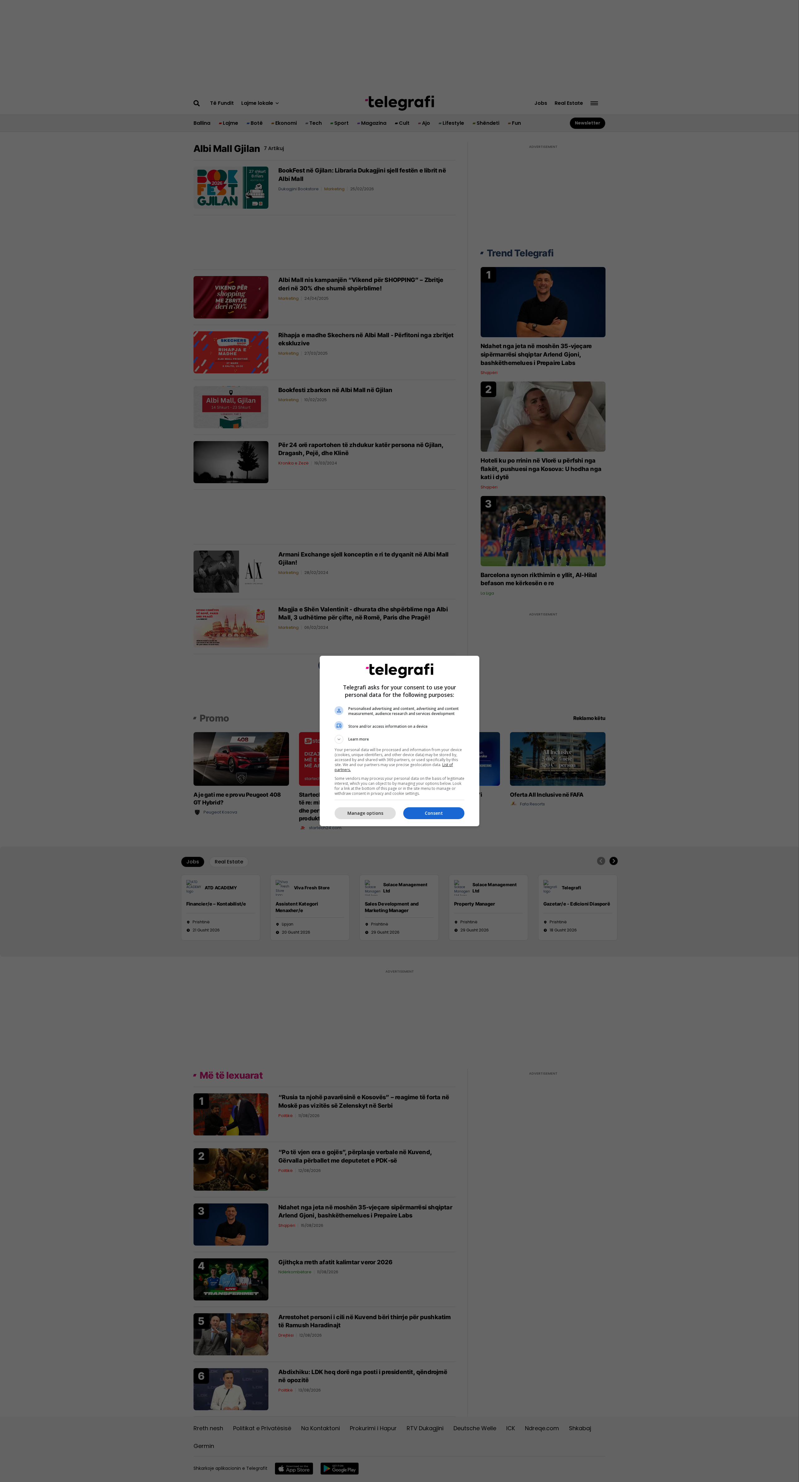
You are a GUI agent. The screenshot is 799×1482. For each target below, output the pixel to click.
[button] (399, 739)
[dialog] (399, 741)
